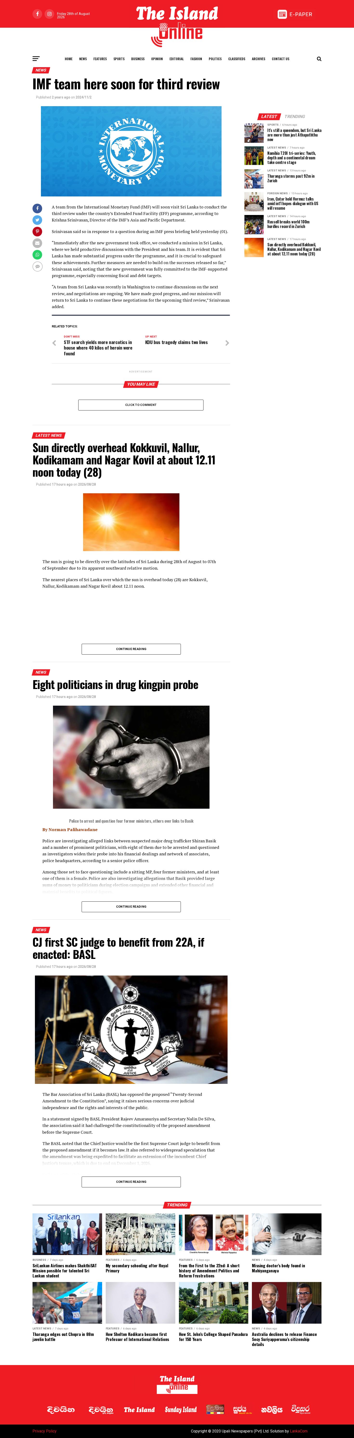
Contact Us (280, 58)
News (83, 58)
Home (68, 58)
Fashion (196, 58)
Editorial (177, 58)
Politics (215, 58)
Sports (119, 58)
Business (137, 58)
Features (100, 58)
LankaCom (299, 1431)
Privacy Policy (45, 1431)
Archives (258, 58)
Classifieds (236, 58)
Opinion (157, 58)
